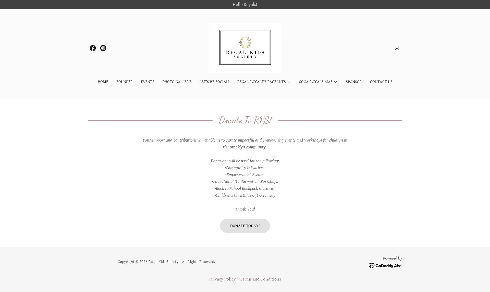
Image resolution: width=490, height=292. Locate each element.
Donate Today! (245, 226)
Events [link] (147, 81)
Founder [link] (124, 81)
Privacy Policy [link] (222, 279)
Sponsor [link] (354, 81)
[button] (397, 48)
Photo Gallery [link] (177, 81)
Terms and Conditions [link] (260, 279)
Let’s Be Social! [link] (214, 81)
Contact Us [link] (381, 81)
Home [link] (103, 81)
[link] (93, 48)
